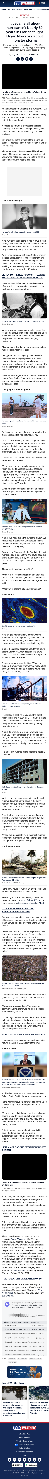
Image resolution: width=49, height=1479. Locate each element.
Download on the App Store (17, 1465)
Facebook (18, 59)
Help (24, 1455)
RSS (39, 1460)
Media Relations (24, 1448)
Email (26, 59)
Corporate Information (24, 1452)
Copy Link (31, 59)
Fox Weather (24, 3)
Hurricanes (12, 1362)
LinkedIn (29, 1460)
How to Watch (29, 9)
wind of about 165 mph (31, 900)
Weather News (17, 9)
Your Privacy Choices (26, 1444)
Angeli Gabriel (17, 55)
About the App (24, 1434)
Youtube (24, 1460)
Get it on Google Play (31, 1465)
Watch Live (5, 9)
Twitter (22, 59)
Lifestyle (24, 15)
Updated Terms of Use (24, 1441)
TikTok (34, 1460)
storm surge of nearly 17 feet (30, 903)
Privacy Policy (24, 1437)
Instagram (19, 1460)
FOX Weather (34, 55)
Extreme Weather (35, 1359)
